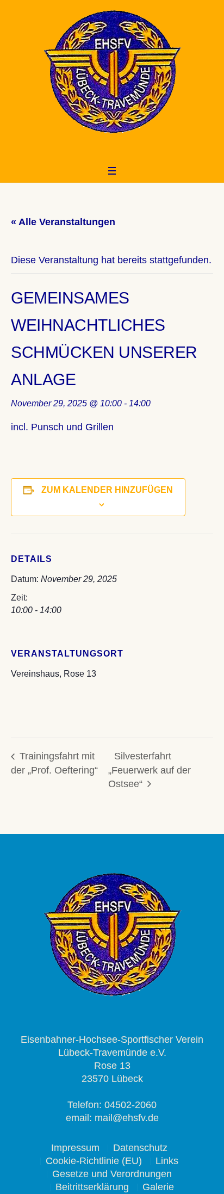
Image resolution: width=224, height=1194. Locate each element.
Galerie (158, 1186)
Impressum (75, 1147)
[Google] (118, 151)
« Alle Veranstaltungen (63, 221)
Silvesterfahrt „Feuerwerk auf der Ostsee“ (149, 770)
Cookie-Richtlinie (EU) (94, 1160)
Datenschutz (140, 1147)
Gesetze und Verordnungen (112, 1173)
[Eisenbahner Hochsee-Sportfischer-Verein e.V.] (112, 72)
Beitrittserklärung (92, 1186)
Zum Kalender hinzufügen (107, 489)
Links (166, 1160)
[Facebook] (103, 151)
